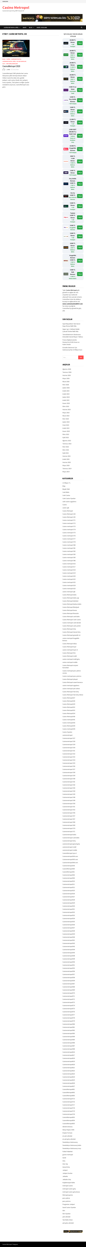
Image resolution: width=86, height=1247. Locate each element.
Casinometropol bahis (69, 835)
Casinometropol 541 (68, 782)
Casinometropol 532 (68, 754)
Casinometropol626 (68, 1083)
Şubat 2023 (66, 422)
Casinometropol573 (68, 1002)
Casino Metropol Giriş (11, 27)
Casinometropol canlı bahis (70, 838)
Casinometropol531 (68, 909)
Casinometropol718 (68, 1108)
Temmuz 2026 (66, 372)
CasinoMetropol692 (68, 1092)
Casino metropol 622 (69, 579)
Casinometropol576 (68, 1012)
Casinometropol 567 (68, 819)
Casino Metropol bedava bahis (71, 604)
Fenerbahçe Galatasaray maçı (71, 1148)
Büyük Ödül (66, 489)
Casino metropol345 (68, 729)
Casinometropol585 (68, 1040)
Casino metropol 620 (69, 576)
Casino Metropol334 (68, 713)
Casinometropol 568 (68, 822)
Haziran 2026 (66, 375)
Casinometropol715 (68, 1099)
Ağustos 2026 (66, 369)
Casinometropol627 (68, 1086)
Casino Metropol (15, 7)
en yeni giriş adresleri (69, 1139)
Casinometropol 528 (68, 741)
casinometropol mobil (69, 847)
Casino (8, 59)
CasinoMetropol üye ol (69, 853)
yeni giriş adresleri (12, 63)
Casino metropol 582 (69, 551)
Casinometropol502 (68, 875)
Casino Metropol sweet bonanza (72, 682)
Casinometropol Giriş (9, 61)
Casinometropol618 (68, 1058)
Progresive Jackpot (68, 1204)
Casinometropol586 (68, 1043)
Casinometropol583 (68, 1033)
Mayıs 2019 (65, 472)
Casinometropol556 (68, 971)
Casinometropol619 (68, 1061)
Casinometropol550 (68, 962)
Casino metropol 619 (69, 573)
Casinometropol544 (68, 949)
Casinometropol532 (68, 912)
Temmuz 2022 (66, 444)
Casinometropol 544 (68, 791)
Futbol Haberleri (67, 1151)
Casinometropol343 (68, 866)
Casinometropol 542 (68, 785)
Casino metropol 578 (69, 542)
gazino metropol (67, 1155)
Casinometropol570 (68, 993)
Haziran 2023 (66, 409)
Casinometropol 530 (68, 748)
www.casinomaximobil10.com (72, 304)
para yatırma (66, 1201)
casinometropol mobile (69, 850)
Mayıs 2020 (65, 465)
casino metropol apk (68, 592)
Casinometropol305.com (70, 859)
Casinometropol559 (68, 981)
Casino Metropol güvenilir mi (71, 635)
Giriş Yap (65, 1164)
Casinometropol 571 (68, 831)
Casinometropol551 (68, 965)
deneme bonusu (67, 1127)
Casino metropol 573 (69, 526)
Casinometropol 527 (68, 738)
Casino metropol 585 (69, 557)
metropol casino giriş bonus (71, 1192)
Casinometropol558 (68, 977)
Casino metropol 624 (69, 585)
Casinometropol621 (68, 1068)
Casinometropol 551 (68, 807)
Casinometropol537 (68, 928)
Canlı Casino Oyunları (69, 498)
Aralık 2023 (65, 400)
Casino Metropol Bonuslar (70, 613)
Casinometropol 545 (68, 794)
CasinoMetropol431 (68, 872)
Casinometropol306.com (70, 862)
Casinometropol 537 (68, 769)
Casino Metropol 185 (68, 517)
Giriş (63, 1161)
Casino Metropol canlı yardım (71, 626)
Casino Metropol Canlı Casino (71, 620)
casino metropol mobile (69, 662)
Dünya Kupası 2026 (68, 1130)
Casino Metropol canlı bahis (71, 616)
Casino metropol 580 (69, 545)
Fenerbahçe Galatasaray (70, 1142)
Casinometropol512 (68, 887)
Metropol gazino (67, 1195)
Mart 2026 (65, 385)
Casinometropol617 (68, 1055)
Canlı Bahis (65, 492)
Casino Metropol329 (68, 704)
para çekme (66, 1198)
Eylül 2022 (65, 437)
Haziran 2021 (66, 456)
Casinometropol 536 (68, 766)
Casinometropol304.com (70, 856)
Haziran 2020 (66, 462)
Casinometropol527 (68, 897)
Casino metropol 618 (69, 570)
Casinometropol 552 (68, 810)
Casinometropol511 (68, 884)
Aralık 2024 (65, 394)
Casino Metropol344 (68, 726)
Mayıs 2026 (65, 378)
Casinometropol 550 (68, 803)
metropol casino (67, 1186)
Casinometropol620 (68, 1064)
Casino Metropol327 (68, 698)
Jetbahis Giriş (66, 1179)
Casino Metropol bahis (69, 595)
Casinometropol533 (68, 915)
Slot (3, 63)
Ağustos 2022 (66, 441)
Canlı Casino (66, 495)
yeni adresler (66, 1217)
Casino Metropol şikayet (70, 679)
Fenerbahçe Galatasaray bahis (71, 1145)
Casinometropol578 (68, 1018)
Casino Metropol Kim (69, 653)
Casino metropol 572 (69, 523)
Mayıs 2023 (65, 413)
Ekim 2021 (65, 450)
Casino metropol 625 (69, 588)
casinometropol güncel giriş (71, 844)
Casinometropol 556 (68, 813)
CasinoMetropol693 (68, 1096)
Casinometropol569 (68, 990)
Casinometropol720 (68, 1114)
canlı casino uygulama (69, 501)
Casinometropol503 (68, 878)
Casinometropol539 (68, 934)
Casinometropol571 (68, 996)
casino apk (65, 508)
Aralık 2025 (65, 391)
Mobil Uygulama (42, 27)
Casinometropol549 (68, 959)
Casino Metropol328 (68, 701)
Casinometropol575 (68, 1009)
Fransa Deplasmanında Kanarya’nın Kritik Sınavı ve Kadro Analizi (70, 342)
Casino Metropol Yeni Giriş (70, 692)
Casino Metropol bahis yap (70, 598)
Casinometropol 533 (68, 757)
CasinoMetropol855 (68, 1123)
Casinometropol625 (68, 1080)
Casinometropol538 (68, 931)
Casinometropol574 (68, 1005)
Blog (30, 27)
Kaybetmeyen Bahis (68, 1183)
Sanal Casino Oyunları (69, 1207)
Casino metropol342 (68, 723)
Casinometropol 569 (68, 825)
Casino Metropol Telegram (10, 1244)
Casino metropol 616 (69, 564)
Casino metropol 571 (69, 520)
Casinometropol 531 (68, 751)
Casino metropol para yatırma (71, 676)
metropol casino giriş (69, 1189)
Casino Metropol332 (68, 707)
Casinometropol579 (68, 1021)
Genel (64, 1158)
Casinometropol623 (68, 1074)
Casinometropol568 (68, 987)
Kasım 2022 (66, 431)
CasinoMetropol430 (68, 869)
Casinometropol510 (68, 881)
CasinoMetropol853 (68, 1117)
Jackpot (65, 1170)
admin (8, 69)
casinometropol (16, 59)
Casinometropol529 (68, 903)
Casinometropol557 (68, 974)
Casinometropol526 (68, 894)
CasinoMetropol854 (68, 1120)
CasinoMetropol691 (68, 1089)
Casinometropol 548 (68, 797)
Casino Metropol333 (68, 710)
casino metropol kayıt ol (70, 650)
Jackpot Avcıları (67, 1173)
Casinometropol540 (68, 937)
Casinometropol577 (68, 1015)
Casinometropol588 (68, 1049)
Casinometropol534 (68, 918)
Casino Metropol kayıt (69, 647)
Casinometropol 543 (68, 788)
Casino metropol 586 (69, 561)
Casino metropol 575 (69, 533)
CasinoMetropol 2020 (11, 66)
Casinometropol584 (68, 1036)
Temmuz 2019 (66, 468)
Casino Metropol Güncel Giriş (71, 632)
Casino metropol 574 (69, 529)
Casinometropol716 (68, 1102)
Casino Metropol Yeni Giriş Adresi (72, 695)
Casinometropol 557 (68, 816)
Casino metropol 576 (69, 536)
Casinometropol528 (68, 900)
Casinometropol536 (68, 925)
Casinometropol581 (68, 1027)
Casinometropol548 (68, 956)
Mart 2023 (65, 419)
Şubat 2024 (66, 397)
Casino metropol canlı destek (71, 623)
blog (3, 59)
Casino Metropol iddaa (69, 644)
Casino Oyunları (67, 732)
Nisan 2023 (65, 416)
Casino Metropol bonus (69, 610)
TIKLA (80, 43)
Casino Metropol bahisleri (70, 601)
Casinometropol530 (68, 906)
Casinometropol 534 (68, 760)
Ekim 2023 (65, 406)
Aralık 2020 (65, 459)
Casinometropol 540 (68, 779)
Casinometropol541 (68, 940)
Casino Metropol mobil (69, 656)
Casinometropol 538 (68, 772)
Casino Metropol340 (68, 716)
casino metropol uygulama (70, 685)
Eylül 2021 (65, 453)
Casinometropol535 (68, 922)
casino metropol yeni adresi (71, 689)
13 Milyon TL (66, 483)
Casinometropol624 (68, 1077)
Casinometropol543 (68, 946)
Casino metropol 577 (69, 539)
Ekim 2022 (65, 434)
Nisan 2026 (65, 381)
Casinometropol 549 (68, 800)
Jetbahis (65, 1176)
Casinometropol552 (68, 968)
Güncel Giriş (66, 1167)
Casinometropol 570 (68, 828)
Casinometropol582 (68, 1030)
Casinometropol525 (68, 890)
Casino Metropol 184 (68, 514)
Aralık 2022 (65, 428)
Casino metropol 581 (69, 548)
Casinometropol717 (68, 1105)
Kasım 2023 (66, 403)
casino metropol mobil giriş (71, 659)
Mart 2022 (65, 447)
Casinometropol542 (68, 943)
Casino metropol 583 (69, 554)
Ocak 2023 (65, 425)
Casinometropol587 (68, 1046)
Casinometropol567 (68, 984)
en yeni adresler (21, 61)
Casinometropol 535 (68, 763)
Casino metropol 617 (69, 567)
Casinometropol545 (68, 953)
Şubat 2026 (66, 388)
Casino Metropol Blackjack (70, 607)
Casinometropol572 (68, 999)
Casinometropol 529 (68, 744)
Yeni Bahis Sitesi (67, 1220)
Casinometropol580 (68, 1024)
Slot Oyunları (66, 1214)
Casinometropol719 (68, 1111)
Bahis (24, 27)
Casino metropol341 (68, 720)
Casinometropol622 (68, 1071)
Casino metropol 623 (69, 582)
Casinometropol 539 (68, 775)
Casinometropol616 (68, 1052)
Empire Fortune (67, 1133)
